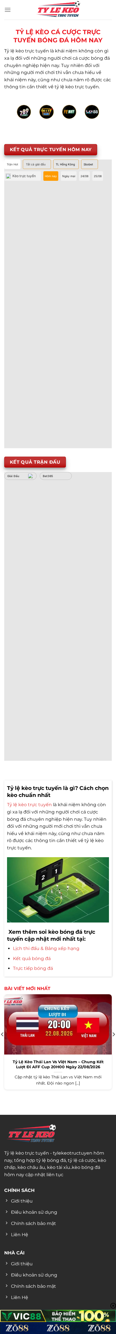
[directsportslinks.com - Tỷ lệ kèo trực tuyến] (58, 10)
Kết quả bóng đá (32, 958)
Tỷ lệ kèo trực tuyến (29, 804)
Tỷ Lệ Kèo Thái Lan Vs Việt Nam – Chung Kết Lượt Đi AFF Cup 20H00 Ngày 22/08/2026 (58, 1064)
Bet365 (48, 476)
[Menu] (7, 10)
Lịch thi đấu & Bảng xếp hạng (46, 948)
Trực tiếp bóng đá (33, 968)
